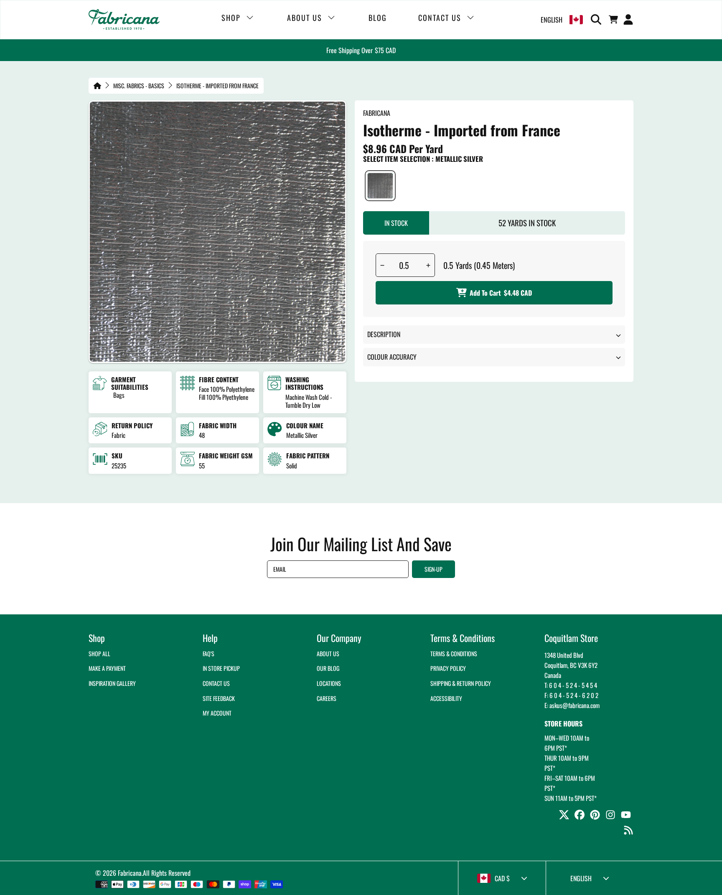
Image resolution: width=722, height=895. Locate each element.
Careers (326, 698)
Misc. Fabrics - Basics (138, 86)
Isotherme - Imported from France (217, 86)
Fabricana (130, 873)
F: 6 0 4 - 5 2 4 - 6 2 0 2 (571, 695)
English (551, 20)
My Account (217, 712)
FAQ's (208, 653)
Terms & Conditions (453, 653)
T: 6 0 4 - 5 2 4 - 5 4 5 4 (570, 685)
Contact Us (216, 683)
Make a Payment (107, 668)
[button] (597, 19)
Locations (329, 683)
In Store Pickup (221, 668)
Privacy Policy (448, 668)
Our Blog (328, 668)
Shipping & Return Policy (460, 683)
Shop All (99, 653)
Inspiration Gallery (112, 683)
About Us (328, 653)
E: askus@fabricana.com (572, 705)
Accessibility (446, 698)
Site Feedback (219, 698)
